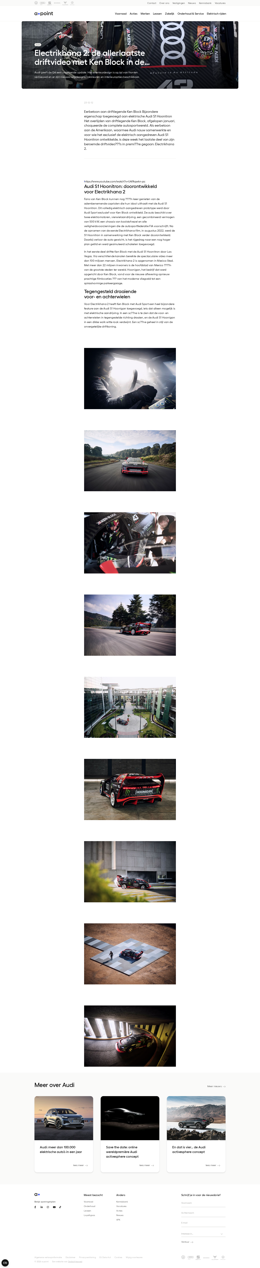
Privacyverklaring (87, 1257)
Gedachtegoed (75, 1261)
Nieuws (192, 3)
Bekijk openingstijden (45, 1201)
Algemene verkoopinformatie (48, 1257)
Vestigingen (178, 3)
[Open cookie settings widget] (5, 1262)
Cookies (118, 1257)
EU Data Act (105, 1257)
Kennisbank (205, 3)
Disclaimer (71, 1257)
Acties (119, 1210)
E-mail (184, 1222)
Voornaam (186, 1203)
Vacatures (220, 3)
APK (118, 1219)
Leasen (87, 1210)
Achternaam (187, 1212)
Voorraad (88, 1201)
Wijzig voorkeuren (134, 1257)
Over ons (164, 3)
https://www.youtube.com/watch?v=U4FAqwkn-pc (114, 181)
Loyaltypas (89, 1215)
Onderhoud (89, 1206)
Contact (151, 3)
